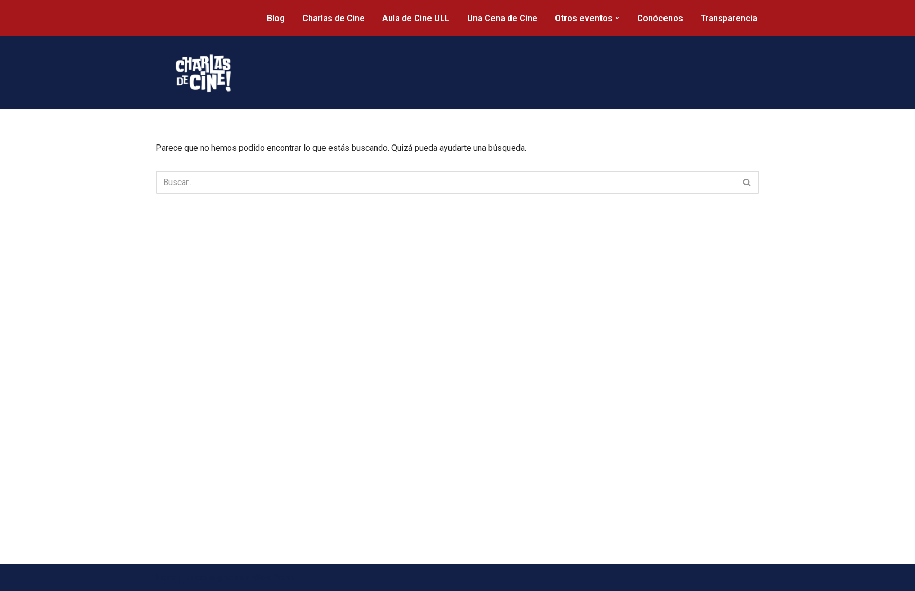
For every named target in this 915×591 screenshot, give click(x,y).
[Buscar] (747, 182)
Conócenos (660, 18)
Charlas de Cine (333, 18)
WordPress (274, 577)
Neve (165, 577)
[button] (617, 18)
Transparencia (729, 18)
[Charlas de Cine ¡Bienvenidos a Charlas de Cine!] (203, 73)
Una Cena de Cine (502, 18)
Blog (276, 18)
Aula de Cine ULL (416, 18)
